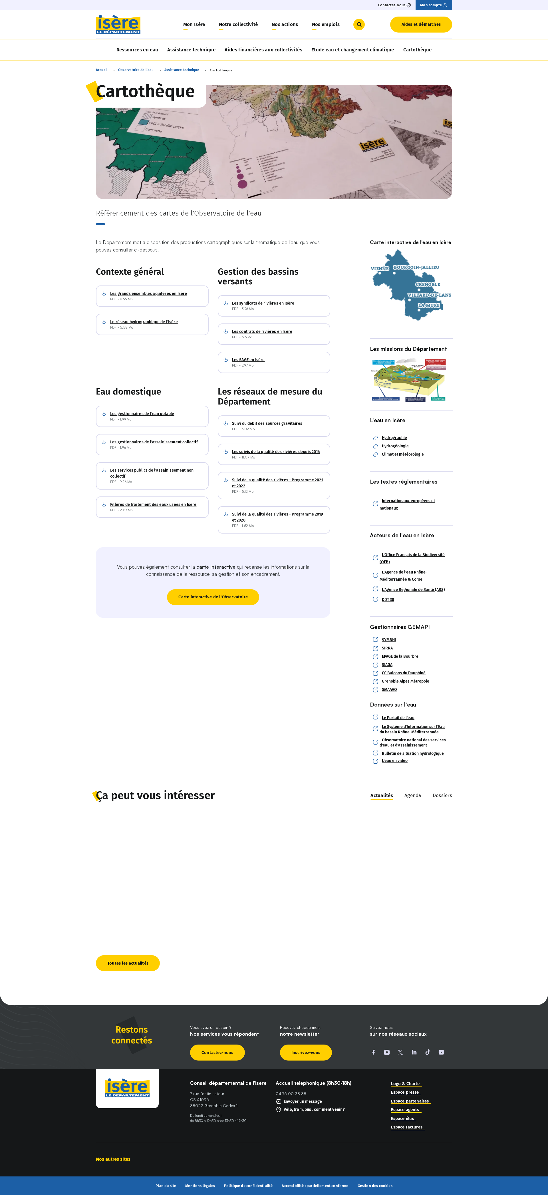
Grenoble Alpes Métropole (405, 681)
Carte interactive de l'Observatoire (213, 596)
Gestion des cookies (375, 1186)
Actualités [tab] (381, 795)
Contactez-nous (217, 1052)
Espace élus (402, 1118)
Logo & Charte (405, 1083)
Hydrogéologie (395, 446)
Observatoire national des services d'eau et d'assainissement (413, 743)
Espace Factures (406, 1127)
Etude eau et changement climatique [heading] (352, 50)
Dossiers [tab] (442, 795)
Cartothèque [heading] (417, 50)
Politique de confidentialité (248, 1186)
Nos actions (285, 24)
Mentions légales (200, 1186)
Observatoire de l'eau (136, 70)
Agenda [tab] (412, 795)
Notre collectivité (238, 24)
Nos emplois (326, 24)
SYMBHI (389, 639)
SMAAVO (389, 689)
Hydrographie (394, 438)
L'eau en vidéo (395, 761)
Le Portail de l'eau (398, 717)
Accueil (102, 70)
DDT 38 (388, 599)
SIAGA (387, 665)
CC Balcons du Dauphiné (404, 673)
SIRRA (387, 648)
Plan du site (166, 1186)
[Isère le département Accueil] (118, 24)
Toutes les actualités (127, 963)
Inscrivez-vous (306, 1052)
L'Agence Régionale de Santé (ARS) (413, 589)
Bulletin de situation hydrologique (413, 753)
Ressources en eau (137, 50)
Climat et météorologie (403, 454)
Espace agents (405, 1109)
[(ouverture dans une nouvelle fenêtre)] (411, 285)
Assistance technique (191, 50)
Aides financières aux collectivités (263, 50)
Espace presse (405, 1092)
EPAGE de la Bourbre (400, 656)
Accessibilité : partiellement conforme (315, 1186)
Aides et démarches (421, 24)
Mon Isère (194, 24)
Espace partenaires (410, 1101)
